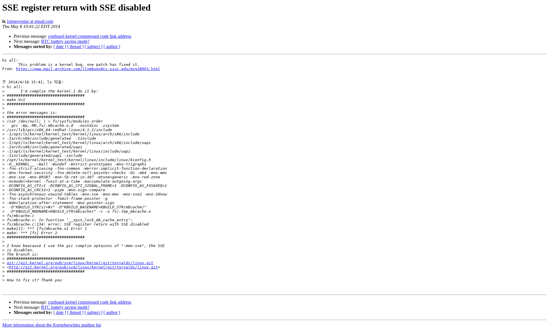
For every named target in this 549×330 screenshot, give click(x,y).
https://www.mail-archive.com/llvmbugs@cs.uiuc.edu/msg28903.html (88, 69)
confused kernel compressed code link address (89, 36)
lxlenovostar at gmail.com (30, 21)
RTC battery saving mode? (65, 41)
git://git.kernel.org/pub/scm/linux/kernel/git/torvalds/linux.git (80, 263)
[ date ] (59, 46)
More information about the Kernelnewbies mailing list (51, 325)
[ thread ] (75, 46)
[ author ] (112, 46)
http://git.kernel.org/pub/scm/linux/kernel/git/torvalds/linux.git (83, 267)
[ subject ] (93, 46)
